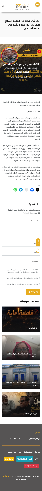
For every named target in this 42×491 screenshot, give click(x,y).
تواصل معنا (9, 459)
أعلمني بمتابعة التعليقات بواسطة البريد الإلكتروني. (22, 278)
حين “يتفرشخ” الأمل (30, 414)
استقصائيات (28, 452)
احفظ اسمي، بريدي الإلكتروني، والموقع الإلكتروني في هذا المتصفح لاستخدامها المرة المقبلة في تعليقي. (20, 271)
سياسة (37, 452)
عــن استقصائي (24, 459)
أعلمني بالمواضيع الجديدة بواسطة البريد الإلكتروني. (22, 284)
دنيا (19, 452)
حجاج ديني (12, 452)
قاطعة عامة (33, 328)
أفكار (37, 458)
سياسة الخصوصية (31, 465)
